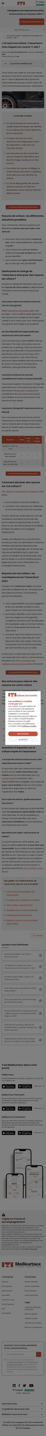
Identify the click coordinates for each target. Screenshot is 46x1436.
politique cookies (29, 726)
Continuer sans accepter (22, 698)
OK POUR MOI (23, 734)
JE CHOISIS (23, 739)
